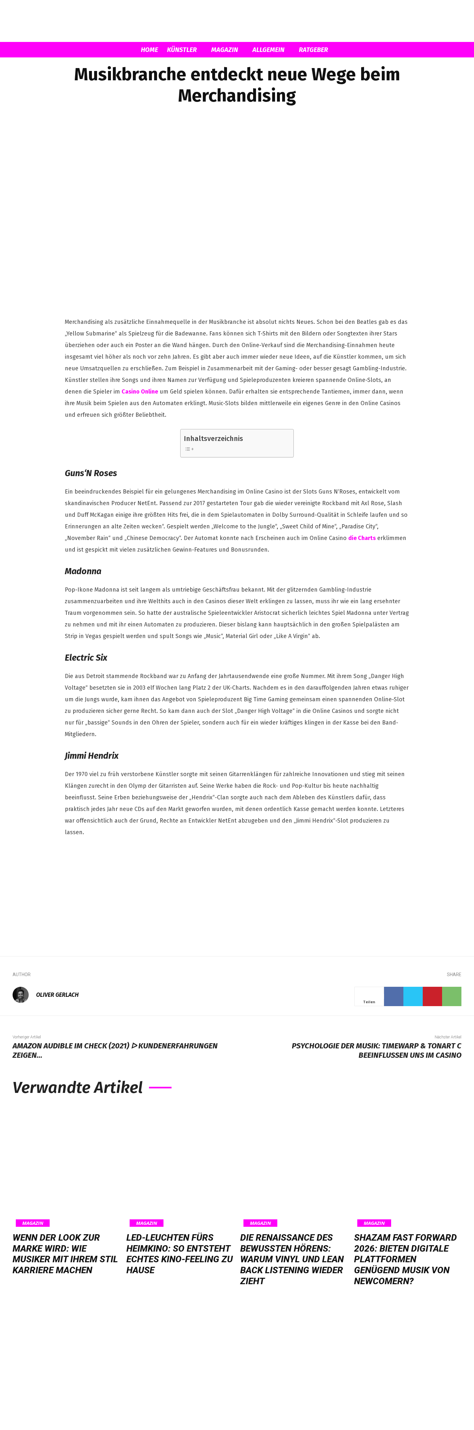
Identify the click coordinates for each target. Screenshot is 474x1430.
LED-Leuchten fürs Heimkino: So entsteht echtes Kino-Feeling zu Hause (179, 1253)
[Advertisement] (237, 892)
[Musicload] (237, 21)
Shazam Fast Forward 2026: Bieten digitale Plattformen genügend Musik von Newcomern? (405, 1259)
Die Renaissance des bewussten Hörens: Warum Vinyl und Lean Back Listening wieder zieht (292, 1259)
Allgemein (268, 50)
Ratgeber (313, 50)
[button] (401, 50)
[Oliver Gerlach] (24, 995)
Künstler (182, 50)
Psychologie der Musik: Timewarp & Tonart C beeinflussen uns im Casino (376, 1050)
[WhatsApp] (451, 996)
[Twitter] (413, 996)
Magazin (224, 50)
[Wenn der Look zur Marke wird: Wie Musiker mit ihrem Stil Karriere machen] (66, 1165)
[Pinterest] (432, 996)
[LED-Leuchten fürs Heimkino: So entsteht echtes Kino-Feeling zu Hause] (180, 1165)
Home (149, 50)
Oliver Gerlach (57, 994)
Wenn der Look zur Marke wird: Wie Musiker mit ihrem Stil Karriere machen (65, 1253)
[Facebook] (393, 996)
